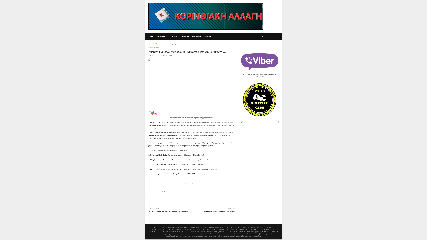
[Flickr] (272, 36)
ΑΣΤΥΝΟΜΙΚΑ (196, 36)
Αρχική (150, 44)
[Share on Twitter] (192, 184)
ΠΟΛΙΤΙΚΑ (207, 36)
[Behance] (274, 36)
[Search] (277, 36)
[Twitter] (262, 36)
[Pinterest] (267, 36)
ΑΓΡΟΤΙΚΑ (175, 36)
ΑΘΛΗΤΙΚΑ (185, 36)
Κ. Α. (156, 55)
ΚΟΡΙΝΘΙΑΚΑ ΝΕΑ (162, 36)
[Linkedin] (269, 36)
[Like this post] (187, 184)
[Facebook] (260, 36)
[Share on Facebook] (190, 184)
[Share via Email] (196, 184)
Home (151, 36)
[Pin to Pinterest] (194, 184)
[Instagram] (265, 36)
